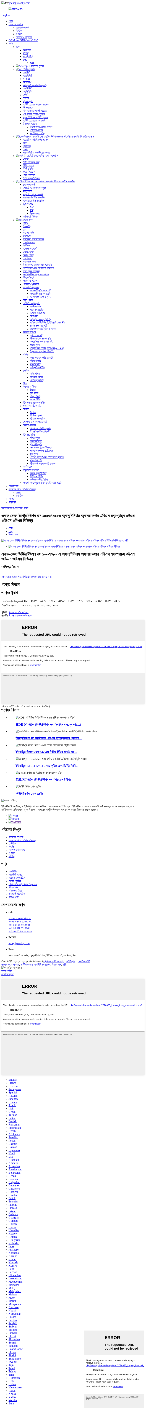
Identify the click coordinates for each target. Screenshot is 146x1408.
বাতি (64, 964)
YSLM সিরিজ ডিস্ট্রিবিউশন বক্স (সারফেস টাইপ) (43, 779)
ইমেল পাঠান (6, 971)
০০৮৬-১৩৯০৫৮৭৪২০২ (20, 918)
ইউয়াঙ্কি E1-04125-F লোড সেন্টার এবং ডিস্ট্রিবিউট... (47, 766)
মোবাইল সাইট (84, 961)
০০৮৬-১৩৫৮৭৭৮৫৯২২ (20, 927)
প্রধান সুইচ (6, 964)
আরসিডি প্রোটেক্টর (42, 964)
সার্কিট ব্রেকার (26, 964)
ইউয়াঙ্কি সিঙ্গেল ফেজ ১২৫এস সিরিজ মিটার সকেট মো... (46, 752)
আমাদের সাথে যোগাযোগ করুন (14, 508)
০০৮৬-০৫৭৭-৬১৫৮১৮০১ (21, 921)
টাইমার (16, 964)
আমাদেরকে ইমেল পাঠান (11, 576)
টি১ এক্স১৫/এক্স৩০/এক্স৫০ (20, 615)
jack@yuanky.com (19, 2)
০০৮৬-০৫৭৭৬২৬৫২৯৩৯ (20, 931)
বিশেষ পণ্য (59, 961)
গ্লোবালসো (48, 961)
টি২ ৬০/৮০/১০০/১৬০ (18, 612)
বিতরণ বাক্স (13, 534)
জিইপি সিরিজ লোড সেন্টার (29, 793)
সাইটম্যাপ (70, 961)
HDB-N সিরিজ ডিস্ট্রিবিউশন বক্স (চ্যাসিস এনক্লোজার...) (48, 724)
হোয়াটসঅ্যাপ (7, 974)
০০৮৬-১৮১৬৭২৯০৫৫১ (19, 924)
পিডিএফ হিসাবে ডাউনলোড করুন (37, 576)
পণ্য (10, 531)
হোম (10, 528)
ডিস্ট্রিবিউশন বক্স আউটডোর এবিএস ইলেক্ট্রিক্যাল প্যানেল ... (49, 738)
